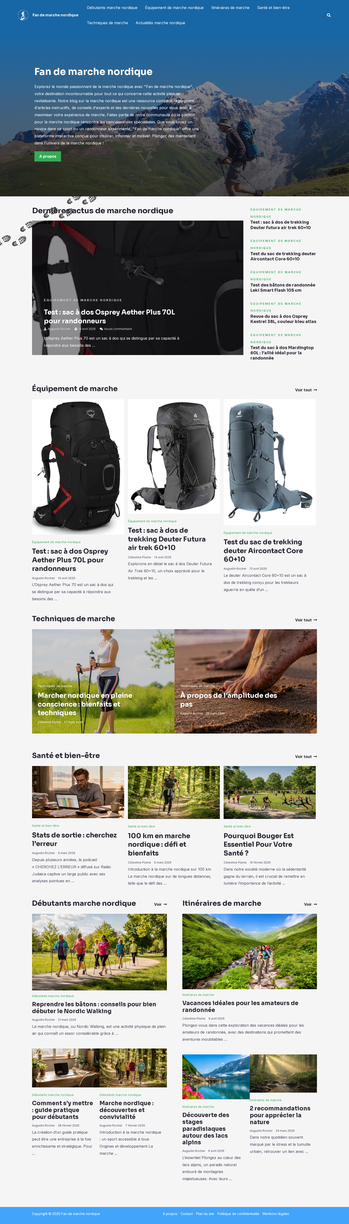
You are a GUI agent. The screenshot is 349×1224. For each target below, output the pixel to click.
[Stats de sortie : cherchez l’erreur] (78, 791)
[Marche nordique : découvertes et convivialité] (133, 1067)
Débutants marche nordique (112, 7)
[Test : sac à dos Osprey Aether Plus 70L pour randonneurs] (78, 466)
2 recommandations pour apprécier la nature (280, 1115)
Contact (187, 1214)
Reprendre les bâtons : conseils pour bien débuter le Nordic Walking (94, 1008)
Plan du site (205, 1214)
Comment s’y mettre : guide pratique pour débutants (62, 1110)
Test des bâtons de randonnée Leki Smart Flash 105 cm (282, 288)
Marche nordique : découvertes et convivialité (126, 1110)
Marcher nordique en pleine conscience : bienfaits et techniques (85, 704)
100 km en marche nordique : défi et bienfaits (159, 844)
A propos (170, 1214)
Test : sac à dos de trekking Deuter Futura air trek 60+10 (280, 225)
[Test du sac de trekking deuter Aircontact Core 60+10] (270, 461)
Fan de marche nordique (55, 15)
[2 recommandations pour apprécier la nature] (283, 1073)
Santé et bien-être (273, 7)
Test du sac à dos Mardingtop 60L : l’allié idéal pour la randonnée (282, 353)
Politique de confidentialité (238, 1214)
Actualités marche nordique (160, 22)
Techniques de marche (107, 22)
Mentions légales (276, 1214)
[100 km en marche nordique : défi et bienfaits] (174, 792)
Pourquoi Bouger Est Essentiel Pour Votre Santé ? (259, 844)
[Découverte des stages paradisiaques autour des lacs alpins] (216, 1076)
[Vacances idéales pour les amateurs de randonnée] (249, 951)
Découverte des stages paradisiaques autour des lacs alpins (205, 1129)
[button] (329, 15)
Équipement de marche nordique (174, 7)
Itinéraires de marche (230, 7)
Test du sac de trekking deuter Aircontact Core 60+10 (283, 256)
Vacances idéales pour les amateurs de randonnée (240, 1007)
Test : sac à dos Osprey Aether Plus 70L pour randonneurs (70, 560)
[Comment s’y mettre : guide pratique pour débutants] (65, 1067)
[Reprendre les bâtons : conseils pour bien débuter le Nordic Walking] (99, 951)
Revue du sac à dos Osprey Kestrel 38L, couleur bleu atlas (283, 319)
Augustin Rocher (59, 329)
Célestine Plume (139, 557)
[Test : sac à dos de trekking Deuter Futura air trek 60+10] (174, 456)
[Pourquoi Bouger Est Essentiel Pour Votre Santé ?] (270, 792)
